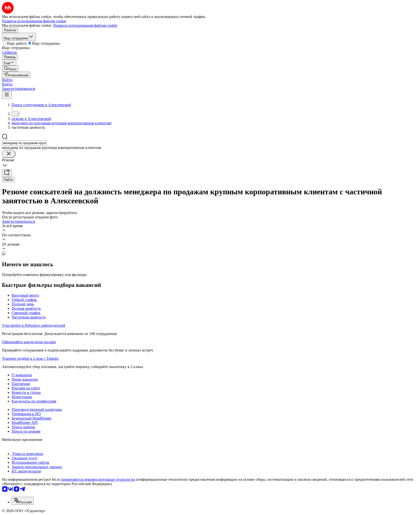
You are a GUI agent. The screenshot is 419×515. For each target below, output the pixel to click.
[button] (7, 80)
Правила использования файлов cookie (85, 25)
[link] (10, 69)
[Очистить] (9, 154)
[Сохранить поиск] (7, 173)
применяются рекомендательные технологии (98, 479)
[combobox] (24, 143)
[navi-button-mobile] (7, 95)
